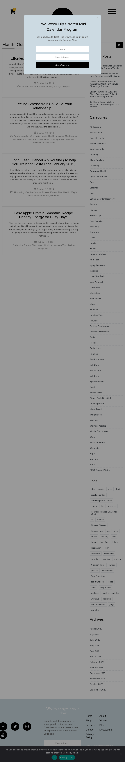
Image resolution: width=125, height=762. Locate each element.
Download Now (62, 65)
